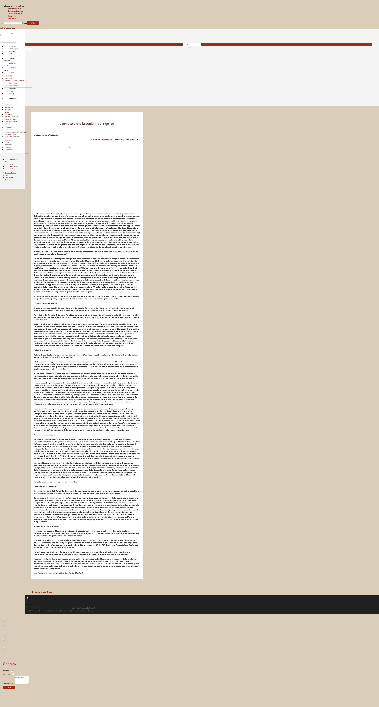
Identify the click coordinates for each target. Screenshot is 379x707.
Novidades (12, 46)
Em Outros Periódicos (12, 85)
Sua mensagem (9, 683)
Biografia (12, 51)
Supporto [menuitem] (12, 16)
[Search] (34, 50)
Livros (11, 91)
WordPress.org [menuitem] (14, 8)
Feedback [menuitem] (12, 18)
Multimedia (12, 56)
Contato (12, 169)
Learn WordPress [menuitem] (15, 13)
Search (179, 44)
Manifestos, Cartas (11, 121)
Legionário (8, 76)
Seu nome (7, 670)
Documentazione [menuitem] (15, 11)
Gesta (11, 53)
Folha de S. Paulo (11, 83)
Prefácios (12, 96)
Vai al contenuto (7, 28)
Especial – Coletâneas (12, 117)
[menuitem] (191, 6)
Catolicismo (9, 78)
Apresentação (13, 49)
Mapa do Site (14, 166)
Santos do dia (11, 160)
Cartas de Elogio (10, 119)
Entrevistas (12, 89)
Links (11, 164)
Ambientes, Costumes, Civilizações (16, 80)
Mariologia (12, 98)
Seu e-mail (7, 674)
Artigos (11, 72)
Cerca (24, 23)
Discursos (12, 93)
